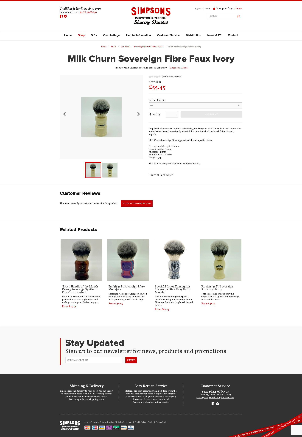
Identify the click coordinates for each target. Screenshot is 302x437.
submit (131, 360)
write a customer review (136, 203)
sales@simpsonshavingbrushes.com (215, 397)
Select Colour (157, 100)
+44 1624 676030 (87, 12)
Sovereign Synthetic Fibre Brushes (148, 47)
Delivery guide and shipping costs (86, 399)
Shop (81, 35)
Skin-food (125, 47)
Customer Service (168, 35)
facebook (61, 16)
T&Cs (150, 422)
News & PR (214, 35)
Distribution (193, 35)
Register (198, 9)
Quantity (154, 114)
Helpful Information (138, 35)
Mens (184, 68)
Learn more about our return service (151, 402)
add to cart (211, 114)
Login (207, 9)
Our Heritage (111, 35)
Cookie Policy (140, 422)
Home (68, 35)
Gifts (94, 35)
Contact (233, 35)
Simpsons (175, 68)
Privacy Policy (161, 422)
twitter (65, 16)
